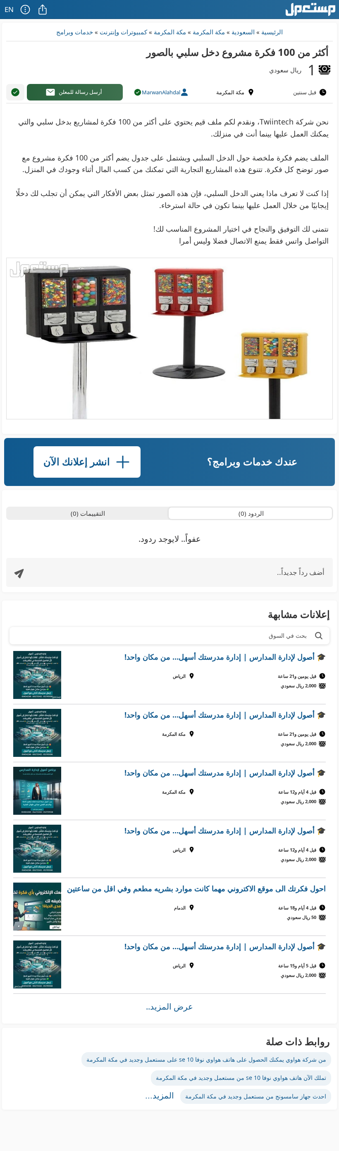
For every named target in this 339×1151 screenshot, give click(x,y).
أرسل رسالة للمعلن (80, 92)
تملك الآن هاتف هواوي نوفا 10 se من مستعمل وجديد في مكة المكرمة (241, 1078)
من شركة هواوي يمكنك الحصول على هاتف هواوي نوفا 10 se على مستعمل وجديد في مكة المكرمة (206, 1059)
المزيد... (159, 1095)
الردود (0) (251, 513)
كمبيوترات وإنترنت (123, 32)
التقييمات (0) (88, 513)
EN (9, 9)
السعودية (243, 32)
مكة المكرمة (209, 32)
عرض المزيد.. (169, 1006)
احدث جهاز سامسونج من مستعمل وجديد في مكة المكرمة (255, 1096)
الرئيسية (272, 32)
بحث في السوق (288, 635)
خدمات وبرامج (74, 32)
